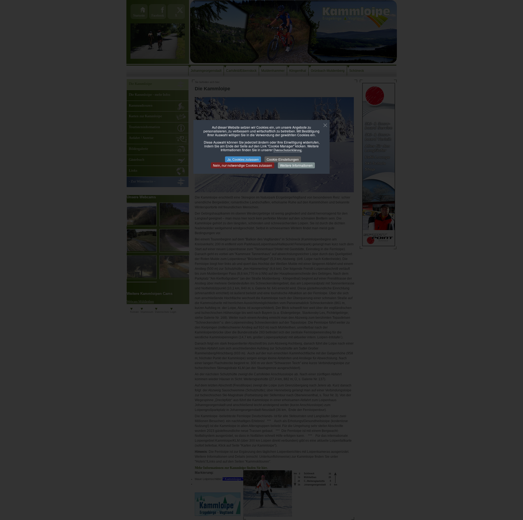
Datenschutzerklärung (287, 150)
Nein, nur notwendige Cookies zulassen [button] (242, 165)
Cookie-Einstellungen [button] (283, 159)
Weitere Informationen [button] (296, 165)
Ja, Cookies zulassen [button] (243, 159)
